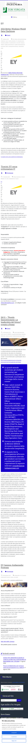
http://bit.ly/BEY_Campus (7, 641)
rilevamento (21, 46)
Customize (14, 736)
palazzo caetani (9, 336)
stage (2, 48)
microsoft (18, 42)
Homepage (10, 173)
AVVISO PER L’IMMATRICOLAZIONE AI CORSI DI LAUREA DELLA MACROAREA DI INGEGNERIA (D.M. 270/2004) (14, 659)
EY (16, 41)
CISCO (2, 334)
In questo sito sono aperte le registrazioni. (12, 157)
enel (5, 334)
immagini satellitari (5, 42)
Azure (6, 41)
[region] (14, 731)
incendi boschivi (12, 42)
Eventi (8, 35)
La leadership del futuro (16, 334)
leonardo (23, 334)
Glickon (12, 577)
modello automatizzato (9, 44)
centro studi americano (19, 332)
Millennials (3, 336)
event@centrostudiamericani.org (14, 467)
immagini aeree (20, 41)
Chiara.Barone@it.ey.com (7, 303)
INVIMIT (9, 334)
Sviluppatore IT (12, 178)
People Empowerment (17, 336)
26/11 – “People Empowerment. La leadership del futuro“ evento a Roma (11, 321)
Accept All (14, 732)
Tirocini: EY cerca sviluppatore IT (9, 167)
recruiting (16, 577)
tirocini (17, 178)
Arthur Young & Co (17, 176)
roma (7, 178)
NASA (7, 46)
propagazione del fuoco (13, 46)
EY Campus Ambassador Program (12, 566)
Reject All (14, 740)
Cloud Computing (12, 41)
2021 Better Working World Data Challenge (13, 30)
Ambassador (16, 575)
